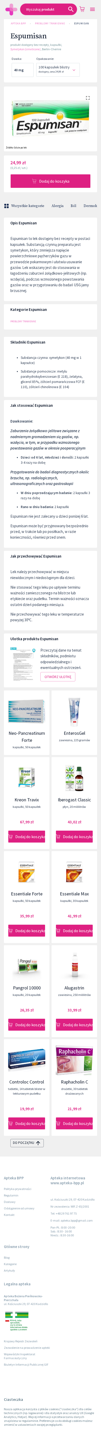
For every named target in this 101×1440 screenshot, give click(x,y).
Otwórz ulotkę (58, 676)
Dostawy (10, 1202)
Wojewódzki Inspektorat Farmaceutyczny (19, 1356)
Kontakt (9, 1215)
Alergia (57, 206)
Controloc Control (26, 1082)
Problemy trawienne (50, 23)
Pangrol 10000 (27, 988)
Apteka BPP (18, 23)
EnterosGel (74, 733)
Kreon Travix (27, 800)
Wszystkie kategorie (27, 206)
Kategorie (10, 1264)
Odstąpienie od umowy (19, 1208)
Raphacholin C (74, 1082)
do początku (23, 1142)
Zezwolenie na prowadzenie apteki (27, 1348)
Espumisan (81, 23)
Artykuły (9, 1270)
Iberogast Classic (74, 800)
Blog (7, 1257)
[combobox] (48, 9)
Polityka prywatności (17, 1189)
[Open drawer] (92, 9)
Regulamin (11, 1195)
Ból (73, 206)
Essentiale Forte (26, 894)
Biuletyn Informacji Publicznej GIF (26, 1364)
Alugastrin (74, 988)
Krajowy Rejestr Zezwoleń (21, 1341)
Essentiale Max (74, 894)
